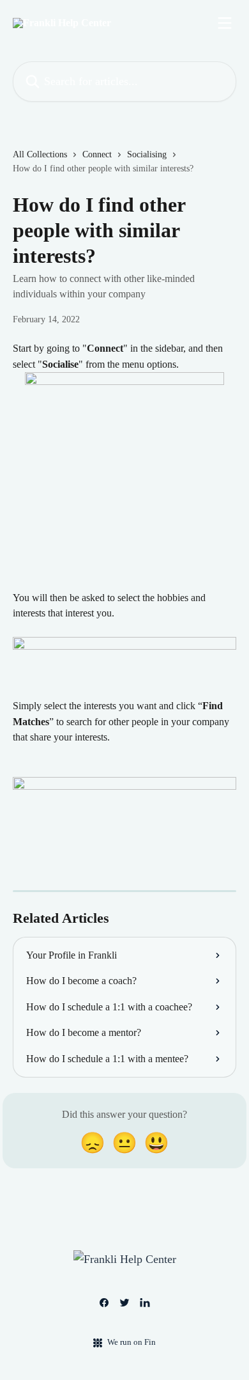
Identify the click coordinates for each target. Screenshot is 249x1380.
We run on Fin (131, 1342)
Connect (97, 154)
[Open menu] (224, 23)
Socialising (147, 154)
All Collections (40, 154)
